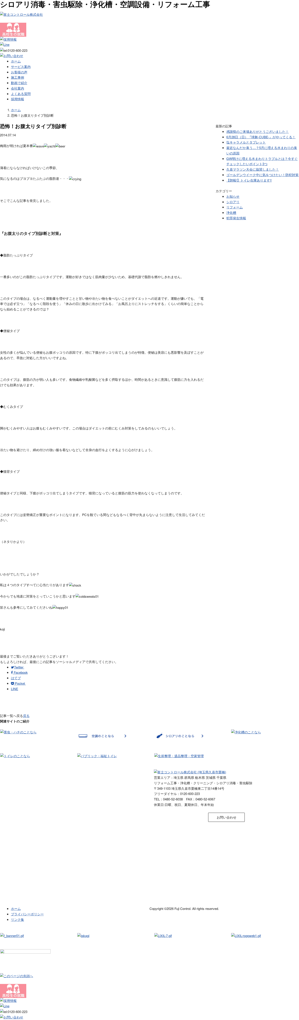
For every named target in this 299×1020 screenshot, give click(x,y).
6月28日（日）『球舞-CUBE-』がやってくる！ (260, 137)
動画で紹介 (19, 82)
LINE (14, 688)
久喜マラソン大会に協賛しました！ (252, 169)
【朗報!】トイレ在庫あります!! (249, 180)
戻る (26, 715)
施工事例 (17, 77)
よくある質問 (21, 93)
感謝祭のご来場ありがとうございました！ (257, 131)
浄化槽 (231, 212)
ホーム (16, 61)
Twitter (19, 667)
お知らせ (232, 196)
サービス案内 (21, 66)
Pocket (20, 683)
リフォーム (234, 207)
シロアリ (232, 201)
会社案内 (17, 88)
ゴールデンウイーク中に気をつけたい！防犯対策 (262, 174)
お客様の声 (19, 72)
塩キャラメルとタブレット (246, 142)
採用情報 (17, 99)
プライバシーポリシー (27, 914)
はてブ (16, 677)
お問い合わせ (226, 817)
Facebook (20, 672)
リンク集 (17, 919)
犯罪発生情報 (236, 218)
